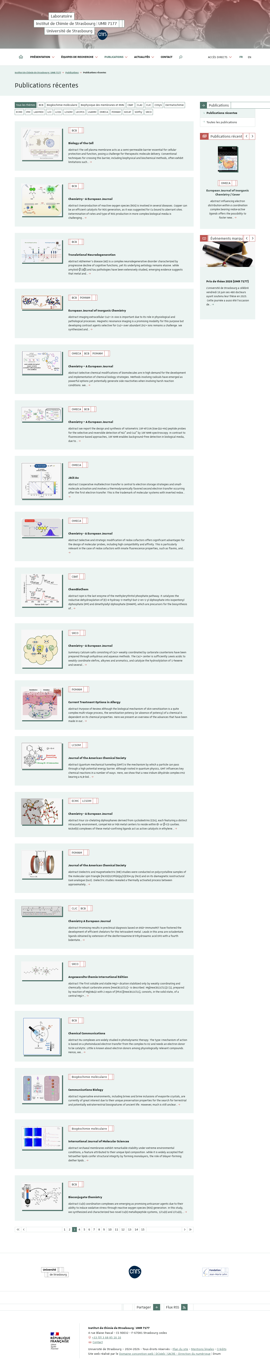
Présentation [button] (40, 57)
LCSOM (68, 112)
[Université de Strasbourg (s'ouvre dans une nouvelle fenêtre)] (55, 1272)
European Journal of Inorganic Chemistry (97, 311)
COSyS (158, 105)
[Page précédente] (23, 1229)
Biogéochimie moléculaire (62, 105)
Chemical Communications (86, 1033)
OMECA (104, 112)
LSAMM (92, 112)
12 (123, 1229)
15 (142, 1229)
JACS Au (73, 478)
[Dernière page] (190, 1229)
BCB (41, 105)
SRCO (149, 112)
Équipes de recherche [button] (77, 57)
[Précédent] (246, 136)
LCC (49, 112)
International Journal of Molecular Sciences (98, 1141)
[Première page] (18, 1229)
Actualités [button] (142, 57)
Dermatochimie (174, 105)
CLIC (148, 105)
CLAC (140, 105)
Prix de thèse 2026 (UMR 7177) (227, 281)
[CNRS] (102, 34)
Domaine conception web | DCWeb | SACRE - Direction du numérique (165, 1354)
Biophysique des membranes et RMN (102, 105)
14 (136, 1229)
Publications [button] (113, 57)
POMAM (116, 112)
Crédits (221, 1349)
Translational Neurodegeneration (92, 255)
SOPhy (138, 112)
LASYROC (39, 112)
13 (129, 1229)
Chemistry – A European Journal (90, 366)
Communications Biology (85, 1090)
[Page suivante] (184, 1229)
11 (116, 1229)
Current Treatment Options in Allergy (94, 702)
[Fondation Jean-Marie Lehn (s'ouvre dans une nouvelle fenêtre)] (215, 1272)
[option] (227, 184)
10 (110, 1229)
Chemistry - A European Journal (90, 199)
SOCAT (127, 112)
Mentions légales (202, 1349)
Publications (72, 72)
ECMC (19, 112)
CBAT (130, 105)
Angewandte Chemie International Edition (98, 977)
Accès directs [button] (217, 57)
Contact (166, 57)
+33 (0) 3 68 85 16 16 (106, 1337)
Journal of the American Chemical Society (97, 758)
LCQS (58, 112)
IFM (28, 112)
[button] (181, 57)
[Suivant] (252, 136)
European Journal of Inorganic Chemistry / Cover (227, 193)
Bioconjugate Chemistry (85, 1197)
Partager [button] (144, 1307)
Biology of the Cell (80, 143)
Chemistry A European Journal (89, 921)
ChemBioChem (78, 589)
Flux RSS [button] (172, 1307)
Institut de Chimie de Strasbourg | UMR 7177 (38, 72)
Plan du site (180, 1349)
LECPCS (80, 112)
